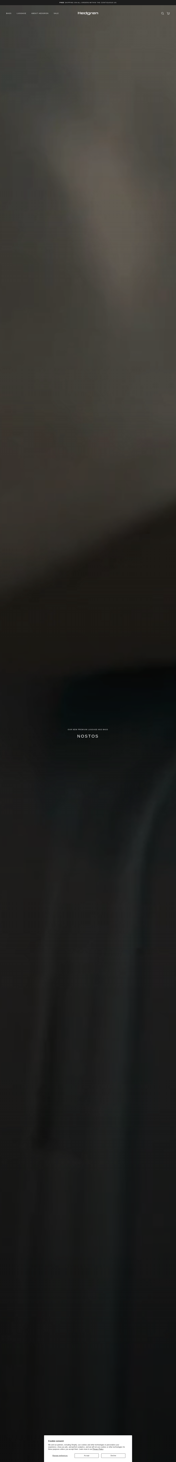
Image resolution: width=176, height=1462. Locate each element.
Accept (86, 1456)
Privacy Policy (98, 1449)
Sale (56, 13)
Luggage (21, 13)
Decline (113, 1456)
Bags (9, 13)
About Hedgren (40, 13)
